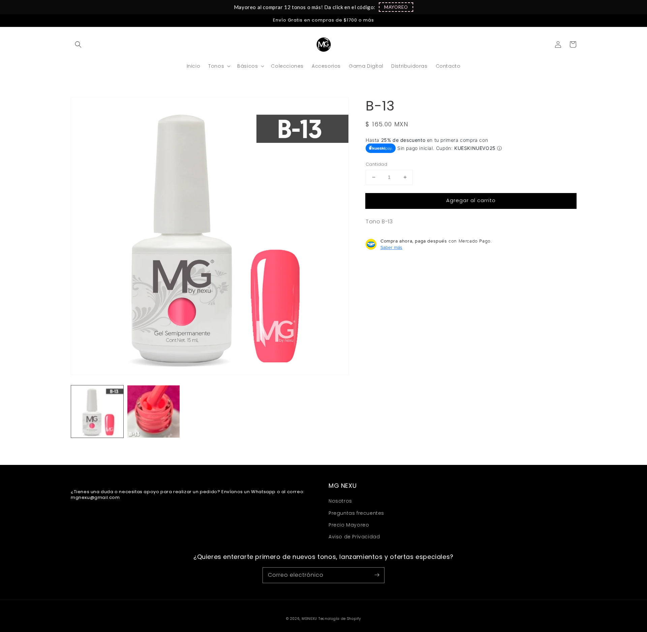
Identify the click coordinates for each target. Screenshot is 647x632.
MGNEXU (309, 618)
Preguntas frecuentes (356, 513)
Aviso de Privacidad (354, 536)
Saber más (391, 247)
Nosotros (340, 501)
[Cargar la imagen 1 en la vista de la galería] (97, 411)
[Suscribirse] (376, 575)
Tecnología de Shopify (339, 618)
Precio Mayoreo (349, 525)
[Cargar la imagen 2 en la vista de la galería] (153, 411)
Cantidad (376, 164)
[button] (396, 7)
